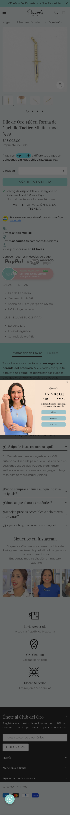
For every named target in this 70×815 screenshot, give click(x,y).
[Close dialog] (67, 382)
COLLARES (53, 424)
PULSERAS (53, 418)
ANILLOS (53, 412)
